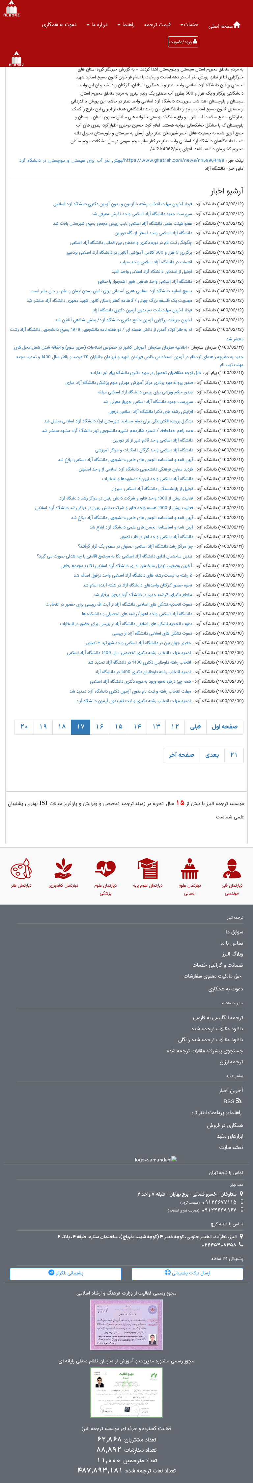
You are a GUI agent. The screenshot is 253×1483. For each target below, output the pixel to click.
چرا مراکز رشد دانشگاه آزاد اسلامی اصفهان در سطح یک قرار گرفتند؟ (135, 546)
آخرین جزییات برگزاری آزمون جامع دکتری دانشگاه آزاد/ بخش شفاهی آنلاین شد (123, 320)
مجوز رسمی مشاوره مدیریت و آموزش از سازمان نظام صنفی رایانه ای (126, 1361)
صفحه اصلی (221, 26)
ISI (43, 802)
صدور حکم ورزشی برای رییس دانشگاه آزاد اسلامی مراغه (145, 392)
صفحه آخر (181, 755)
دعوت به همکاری (59, 24)
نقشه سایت (231, 1147)
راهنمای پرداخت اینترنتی (216, 1112)
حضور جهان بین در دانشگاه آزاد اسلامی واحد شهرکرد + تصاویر (138, 643)
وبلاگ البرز (232, 954)
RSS (229, 1101)
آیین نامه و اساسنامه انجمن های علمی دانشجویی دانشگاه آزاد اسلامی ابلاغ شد (125, 459)
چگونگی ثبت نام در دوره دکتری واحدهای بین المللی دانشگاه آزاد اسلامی (131, 242)
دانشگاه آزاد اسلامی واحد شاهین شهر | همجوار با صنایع (145, 281)
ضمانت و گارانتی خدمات (217, 965)
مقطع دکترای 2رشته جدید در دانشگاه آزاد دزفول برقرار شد (143, 594)
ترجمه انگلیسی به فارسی (218, 1017)
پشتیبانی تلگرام (68, 1273)
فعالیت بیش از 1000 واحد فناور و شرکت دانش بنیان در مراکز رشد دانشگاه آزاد (126, 498)
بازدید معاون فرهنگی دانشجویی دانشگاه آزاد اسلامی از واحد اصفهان (136, 469)
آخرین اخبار (231, 1090)
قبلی (195, 727)
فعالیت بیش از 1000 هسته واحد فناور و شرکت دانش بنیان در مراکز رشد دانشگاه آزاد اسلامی (114, 507)
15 (119, 727)
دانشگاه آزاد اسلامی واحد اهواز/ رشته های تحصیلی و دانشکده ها (137, 614)
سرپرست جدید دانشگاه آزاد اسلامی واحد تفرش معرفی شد (142, 214)
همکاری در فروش (225, 1125)
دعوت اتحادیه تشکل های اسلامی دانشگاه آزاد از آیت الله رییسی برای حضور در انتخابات (118, 604)
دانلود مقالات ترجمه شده (217, 1029)
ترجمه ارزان (231, 1062)
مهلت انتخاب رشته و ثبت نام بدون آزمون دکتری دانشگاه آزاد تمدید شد (130, 691)
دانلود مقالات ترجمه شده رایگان (210, 1039)
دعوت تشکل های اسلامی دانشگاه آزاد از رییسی (152, 633)
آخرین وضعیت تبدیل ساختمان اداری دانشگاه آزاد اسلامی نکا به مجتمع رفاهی (126, 565)
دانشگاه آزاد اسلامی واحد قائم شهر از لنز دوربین (153, 440)
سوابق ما (234, 932)
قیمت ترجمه (157, 24)
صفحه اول (225, 727)
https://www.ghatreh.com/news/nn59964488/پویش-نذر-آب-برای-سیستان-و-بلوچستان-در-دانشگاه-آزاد (121, 160)
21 (234, 755)
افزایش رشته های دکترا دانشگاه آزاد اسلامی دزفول (150, 411)
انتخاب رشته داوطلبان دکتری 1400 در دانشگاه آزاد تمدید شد (139, 662)
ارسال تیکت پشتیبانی (190, 1273)
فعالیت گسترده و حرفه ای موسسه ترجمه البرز (126, 1428)
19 (43, 727)
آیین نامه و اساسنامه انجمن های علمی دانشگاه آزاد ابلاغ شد (141, 527)
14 (137, 727)
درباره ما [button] (99, 24)
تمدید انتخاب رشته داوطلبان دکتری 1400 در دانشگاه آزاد (143, 672)
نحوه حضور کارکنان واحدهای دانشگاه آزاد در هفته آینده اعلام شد (137, 585)
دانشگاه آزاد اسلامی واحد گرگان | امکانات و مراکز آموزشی (144, 450)
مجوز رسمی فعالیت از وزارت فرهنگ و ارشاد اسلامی (126, 1293)
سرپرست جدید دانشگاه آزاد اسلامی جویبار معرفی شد (148, 401)
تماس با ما (231, 943)
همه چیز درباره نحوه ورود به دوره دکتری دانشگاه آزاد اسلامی (140, 681)
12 (175, 727)
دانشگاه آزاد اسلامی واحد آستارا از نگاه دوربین (153, 233)
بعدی (212, 755)
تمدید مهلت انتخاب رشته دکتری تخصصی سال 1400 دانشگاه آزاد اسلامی (129, 652)
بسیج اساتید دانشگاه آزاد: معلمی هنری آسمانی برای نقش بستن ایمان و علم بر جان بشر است (111, 291)
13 (156, 727)
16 (100, 727)
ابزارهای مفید (230, 1136)
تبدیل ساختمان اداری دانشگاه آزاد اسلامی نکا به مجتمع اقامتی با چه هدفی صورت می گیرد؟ (114, 556)
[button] (190, 24)
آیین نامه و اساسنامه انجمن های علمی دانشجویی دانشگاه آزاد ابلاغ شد (132, 517)
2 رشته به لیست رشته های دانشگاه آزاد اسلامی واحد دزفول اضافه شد (133, 575)
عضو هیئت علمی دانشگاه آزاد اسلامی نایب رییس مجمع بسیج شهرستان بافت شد (122, 223)
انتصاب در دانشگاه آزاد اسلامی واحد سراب (156, 262)
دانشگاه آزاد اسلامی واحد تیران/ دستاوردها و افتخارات (147, 478)
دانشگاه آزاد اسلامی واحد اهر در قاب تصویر (156, 536)
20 (24, 727)
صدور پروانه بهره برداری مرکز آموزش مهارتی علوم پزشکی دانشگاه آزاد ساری (129, 382)
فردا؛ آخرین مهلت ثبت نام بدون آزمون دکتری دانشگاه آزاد (142, 310)
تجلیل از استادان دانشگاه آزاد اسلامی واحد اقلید (152, 271)
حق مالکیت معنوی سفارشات (212, 976)
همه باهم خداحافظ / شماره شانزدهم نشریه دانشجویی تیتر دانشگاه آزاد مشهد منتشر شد (117, 430)
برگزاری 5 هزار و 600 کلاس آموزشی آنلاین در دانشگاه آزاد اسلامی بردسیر (129, 252)
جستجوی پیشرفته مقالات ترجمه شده (205, 1051)
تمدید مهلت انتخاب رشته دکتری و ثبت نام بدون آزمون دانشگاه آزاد (133, 701)
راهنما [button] (127, 24)
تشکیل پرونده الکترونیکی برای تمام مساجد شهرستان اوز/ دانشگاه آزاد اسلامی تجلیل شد (118, 421)
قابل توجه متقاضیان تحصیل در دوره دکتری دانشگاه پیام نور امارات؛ (145, 372)
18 (62, 727)
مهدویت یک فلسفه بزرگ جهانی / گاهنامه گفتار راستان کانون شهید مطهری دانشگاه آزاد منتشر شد (109, 300)
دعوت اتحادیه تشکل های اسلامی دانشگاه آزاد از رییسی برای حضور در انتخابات (126, 623)
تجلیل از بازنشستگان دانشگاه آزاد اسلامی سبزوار (152, 488)
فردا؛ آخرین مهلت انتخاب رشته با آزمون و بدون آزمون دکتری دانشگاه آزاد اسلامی (122, 204)
